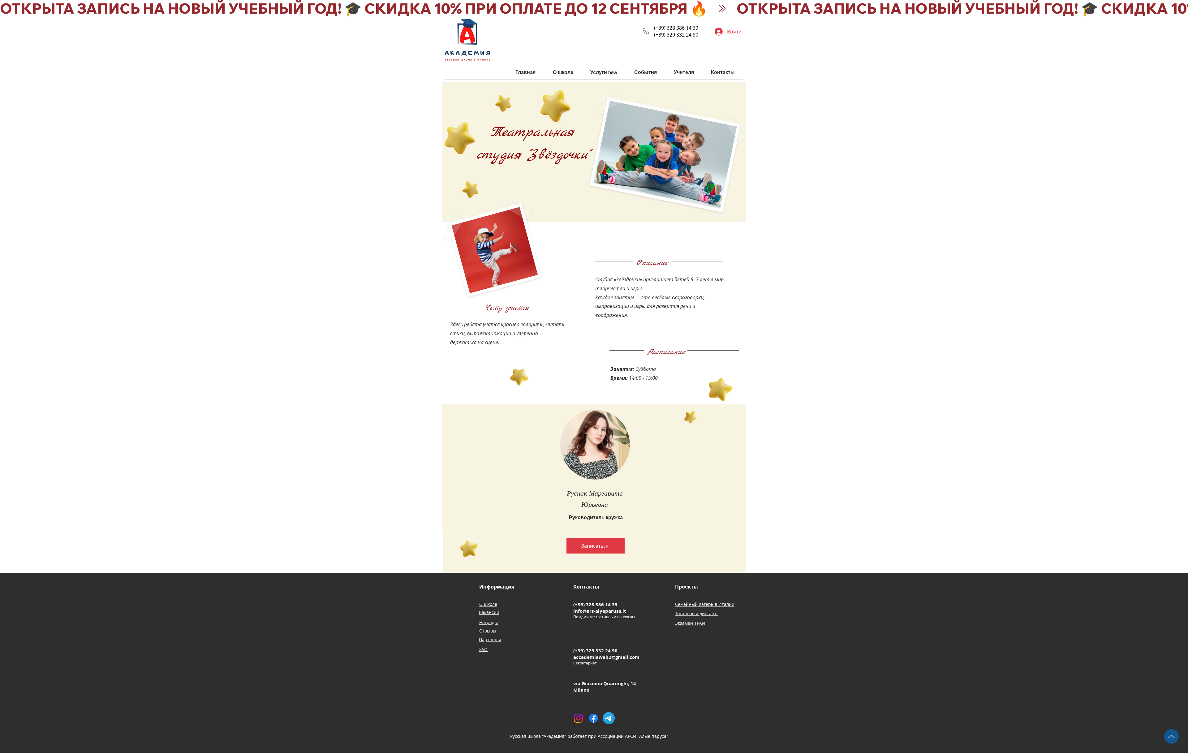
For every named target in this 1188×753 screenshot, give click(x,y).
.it (623, 611)
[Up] (1171, 736)
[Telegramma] (609, 718)
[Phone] (646, 31)
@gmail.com (625, 657)
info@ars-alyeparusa (597, 611)
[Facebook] (594, 718)
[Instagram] (578, 718)
